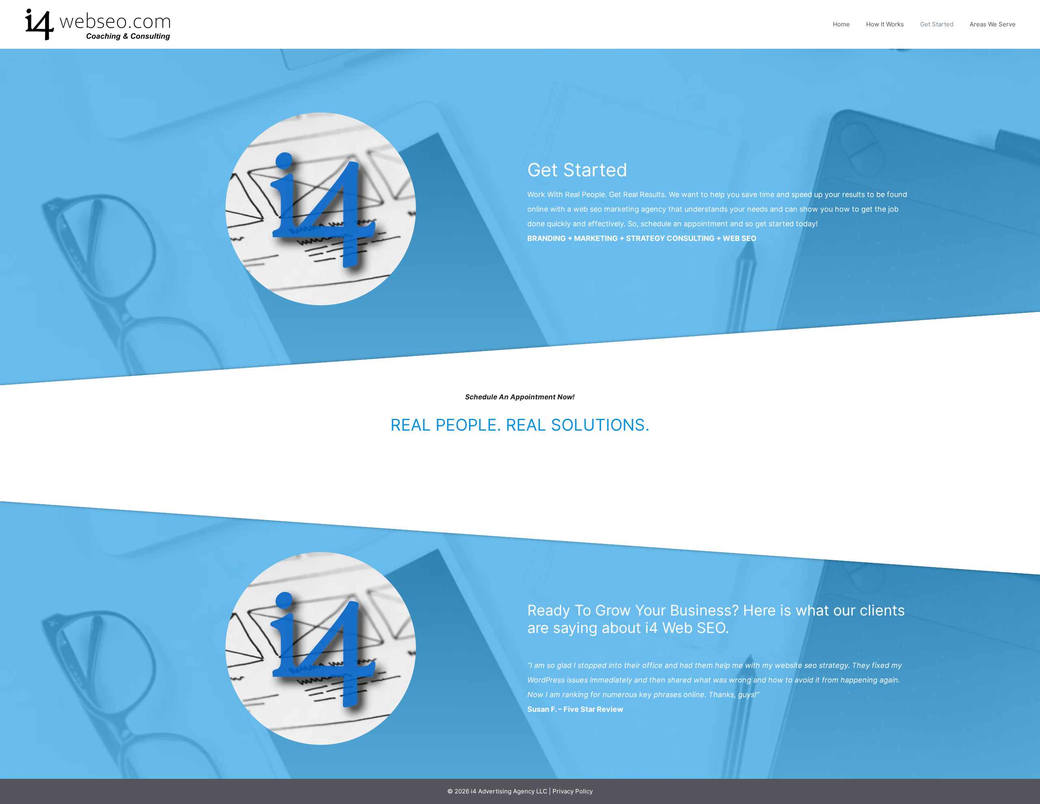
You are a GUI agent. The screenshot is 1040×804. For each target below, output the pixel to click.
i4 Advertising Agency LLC (509, 791)
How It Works (885, 24)
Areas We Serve (993, 24)
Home (841, 24)
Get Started (936, 24)
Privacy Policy (572, 791)
